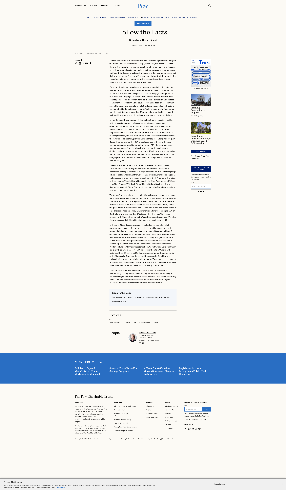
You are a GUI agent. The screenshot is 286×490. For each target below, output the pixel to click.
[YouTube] (199, 428)
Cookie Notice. (61, 488)
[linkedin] (79, 63)
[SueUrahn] (143, 343)
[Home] (94, 396)
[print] (90, 63)
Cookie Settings (219, 484)
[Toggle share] (210, 58)
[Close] (282, 484)
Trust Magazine (143, 23)
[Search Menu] (209, 6)
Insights (149, 402)
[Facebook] (185, 428)
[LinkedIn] (193, 428)
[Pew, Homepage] (143, 5)
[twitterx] (83, 63)
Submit (201, 192)
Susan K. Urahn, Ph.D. (147, 332)
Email (192, 182)
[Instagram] (189, 428)
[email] (86, 63)
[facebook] (76, 63)
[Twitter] (196, 429)
